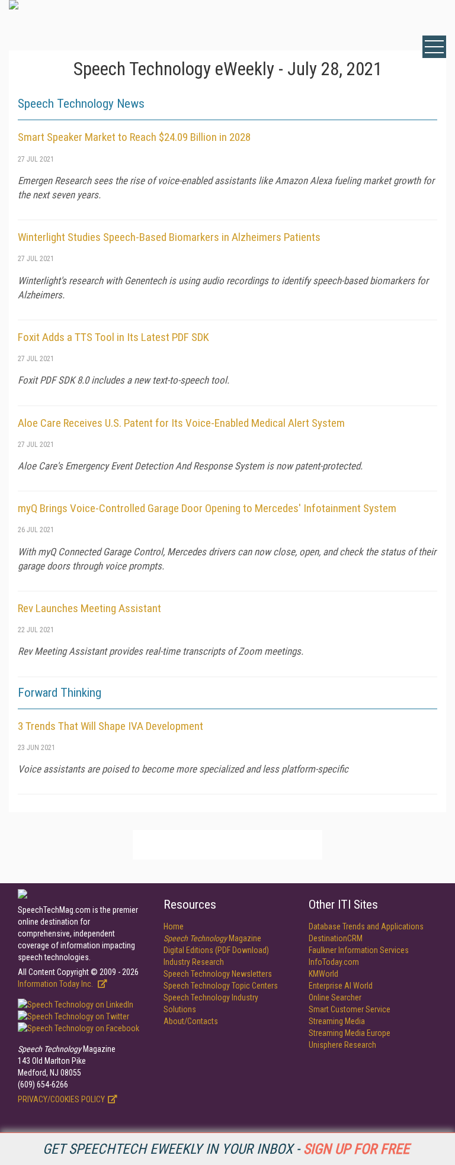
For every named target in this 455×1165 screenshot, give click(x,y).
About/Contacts (191, 1021)
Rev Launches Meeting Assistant (89, 608)
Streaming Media (337, 1021)
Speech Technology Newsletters (218, 974)
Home (174, 926)
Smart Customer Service (349, 1009)
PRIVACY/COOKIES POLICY (61, 1099)
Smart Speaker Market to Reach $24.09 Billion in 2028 (134, 137)
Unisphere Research (342, 1045)
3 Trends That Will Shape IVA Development (110, 726)
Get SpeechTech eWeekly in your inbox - (226, 1149)
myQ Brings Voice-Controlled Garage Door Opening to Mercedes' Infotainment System (207, 508)
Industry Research (194, 962)
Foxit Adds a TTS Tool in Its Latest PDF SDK (113, 337)
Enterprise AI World (341, 985)
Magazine (212, 938)
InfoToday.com (334, 962)
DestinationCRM (336, 938)
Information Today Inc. (56, 984)
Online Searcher (335, 997)
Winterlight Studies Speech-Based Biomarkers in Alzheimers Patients (169, 237)
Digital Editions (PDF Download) (216, 950)
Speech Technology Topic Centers (221, 985)
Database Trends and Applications (366, 926)
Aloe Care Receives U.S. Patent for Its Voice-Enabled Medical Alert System (181, 423)
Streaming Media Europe (349, 1033)
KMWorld (323, 974)
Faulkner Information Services (359, 950)
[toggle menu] (434, 47)
